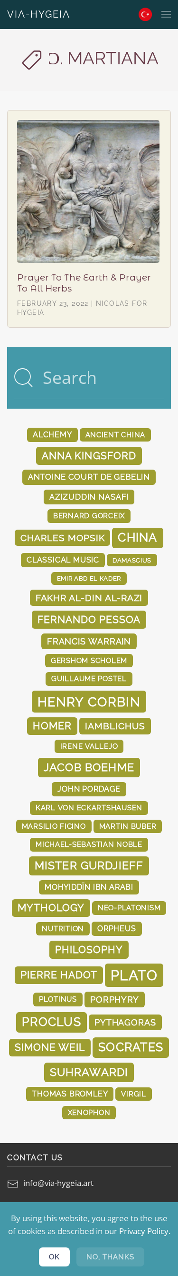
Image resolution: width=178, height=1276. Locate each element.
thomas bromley (70, 1093)
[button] (166, 14)
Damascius (131, 560)
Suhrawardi (89, 1071)
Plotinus (58, 999)
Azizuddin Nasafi (89, 497)
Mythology (51, 908)
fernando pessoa (89, 619)
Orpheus (116, 928)
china (137, 537)
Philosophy (89, 949)
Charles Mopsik (62, 538)
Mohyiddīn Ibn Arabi (89, 887)
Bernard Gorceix (89, 516)
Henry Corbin (89, 701)
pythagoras (125, 1022)
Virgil (133, 1094)
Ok (54, 1257)
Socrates (130, 1047)
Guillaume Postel (89, 678)
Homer (52, 726)
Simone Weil (50, 1047)
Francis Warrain (89, 641)
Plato (134, 975)
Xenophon (89, 1112)
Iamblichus (115, 726)
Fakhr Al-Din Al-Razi (89, 598)
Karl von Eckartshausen (89, 808)
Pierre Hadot (58, 975)
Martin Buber (128, 826)
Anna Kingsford (89, 456)
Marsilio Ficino (54, 826)
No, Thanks (110, 1257)
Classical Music (63, 559)
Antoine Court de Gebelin (89, 477)
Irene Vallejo (89, 746)
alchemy (52, 434)
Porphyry (114, 1000)
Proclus (51, 1022)
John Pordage (89, 789)
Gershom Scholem (89, 660)
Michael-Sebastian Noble (89, 844)
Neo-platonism (129, 908)
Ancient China (115, 435)
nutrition (63, 928)
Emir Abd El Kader (89, 578)
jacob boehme (89, 767)
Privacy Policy (144, 1231)
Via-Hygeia (38, 14)
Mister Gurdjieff (89, 865)
